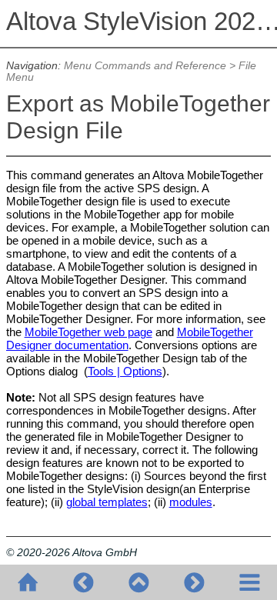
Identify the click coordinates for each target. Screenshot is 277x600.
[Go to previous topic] (83, 582)
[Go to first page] (27, 582)
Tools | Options (125, 371)
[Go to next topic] (194, 582)
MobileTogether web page (88, 331)
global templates (107, 501)
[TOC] (249, 582)
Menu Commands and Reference (145, 66)
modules (190, 501)
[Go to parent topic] (138, 582)
